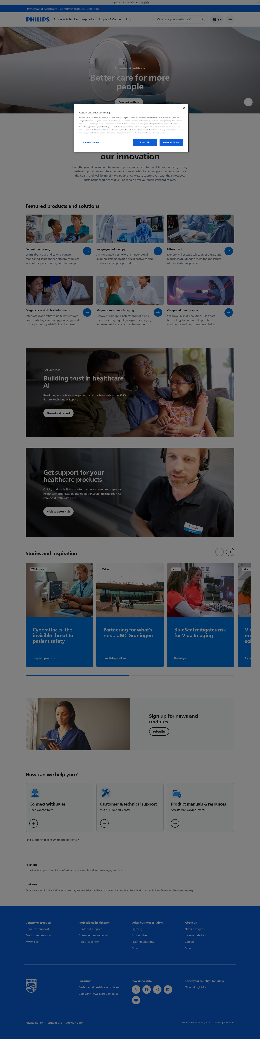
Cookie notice (159, 133)
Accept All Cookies (171, 142)
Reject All (145, 142)
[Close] (184, 108)
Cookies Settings (91, 142)
